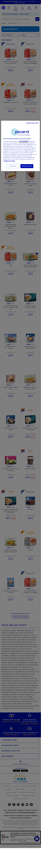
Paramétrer (13, 166)
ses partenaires (24, 141)
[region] (20, 146)
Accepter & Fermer (27, 166)
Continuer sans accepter (32, 122)
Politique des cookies (9, 161)
